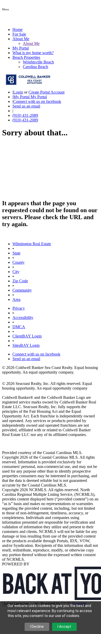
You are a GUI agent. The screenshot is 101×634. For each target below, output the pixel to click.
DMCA (18, 327)
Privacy (18, 308)
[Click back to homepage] (26, 83)
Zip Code (20, 281)
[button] (5, 9)
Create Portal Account (46, 92)
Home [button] (17, 29)
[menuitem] (61, 43)
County (18, 262)
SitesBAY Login (26, 345)
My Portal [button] (20, 48)
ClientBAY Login (27, 336)
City (15, 271)
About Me (31, 43)
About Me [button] (20, 39)
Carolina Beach (35, 66)
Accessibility (22, 317)
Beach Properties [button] (26, 57)
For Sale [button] (19, 34)
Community (22, 290)
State (16, 253)
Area (16, 299)
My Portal (38, 97)
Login (18, 92)
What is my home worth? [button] (33, 53)
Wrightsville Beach (38, 62)
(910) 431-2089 (25, 115)
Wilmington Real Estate (31, 244)
